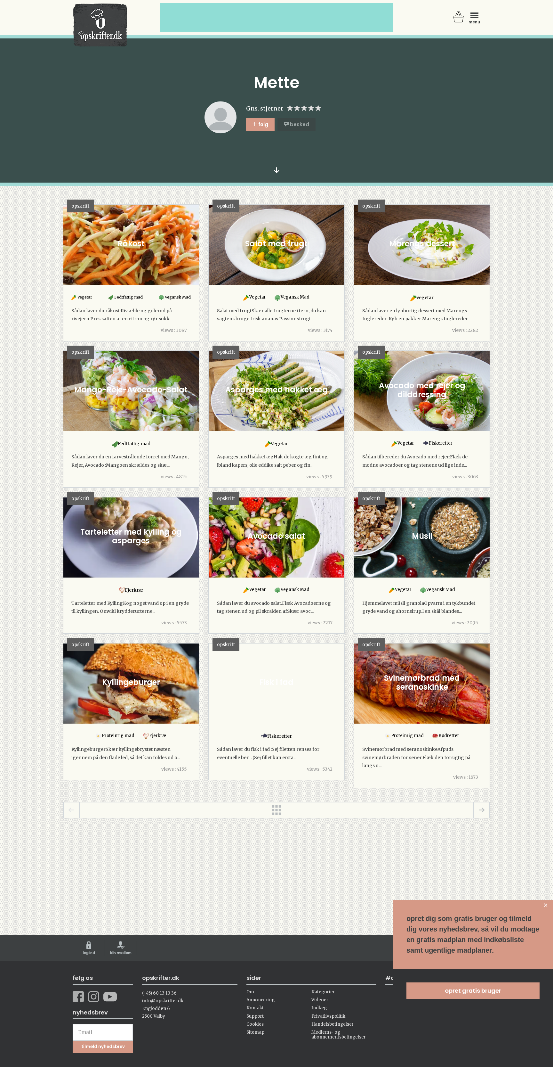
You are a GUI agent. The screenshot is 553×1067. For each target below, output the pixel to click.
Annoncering (260, 1000)
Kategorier (323, 992)
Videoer (319, 1000)
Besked (299, 124)
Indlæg (319, 1008)
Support (255, 1016)
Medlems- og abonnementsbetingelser (338, 1035)
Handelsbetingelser (332, 1024)
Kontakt (255, 1008)
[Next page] (481, 810)
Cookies (255, 1024)
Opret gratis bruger (473, 991)
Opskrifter (100, 25)
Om (250, 992)
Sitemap (255, 1032)
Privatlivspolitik (328, 1016)
